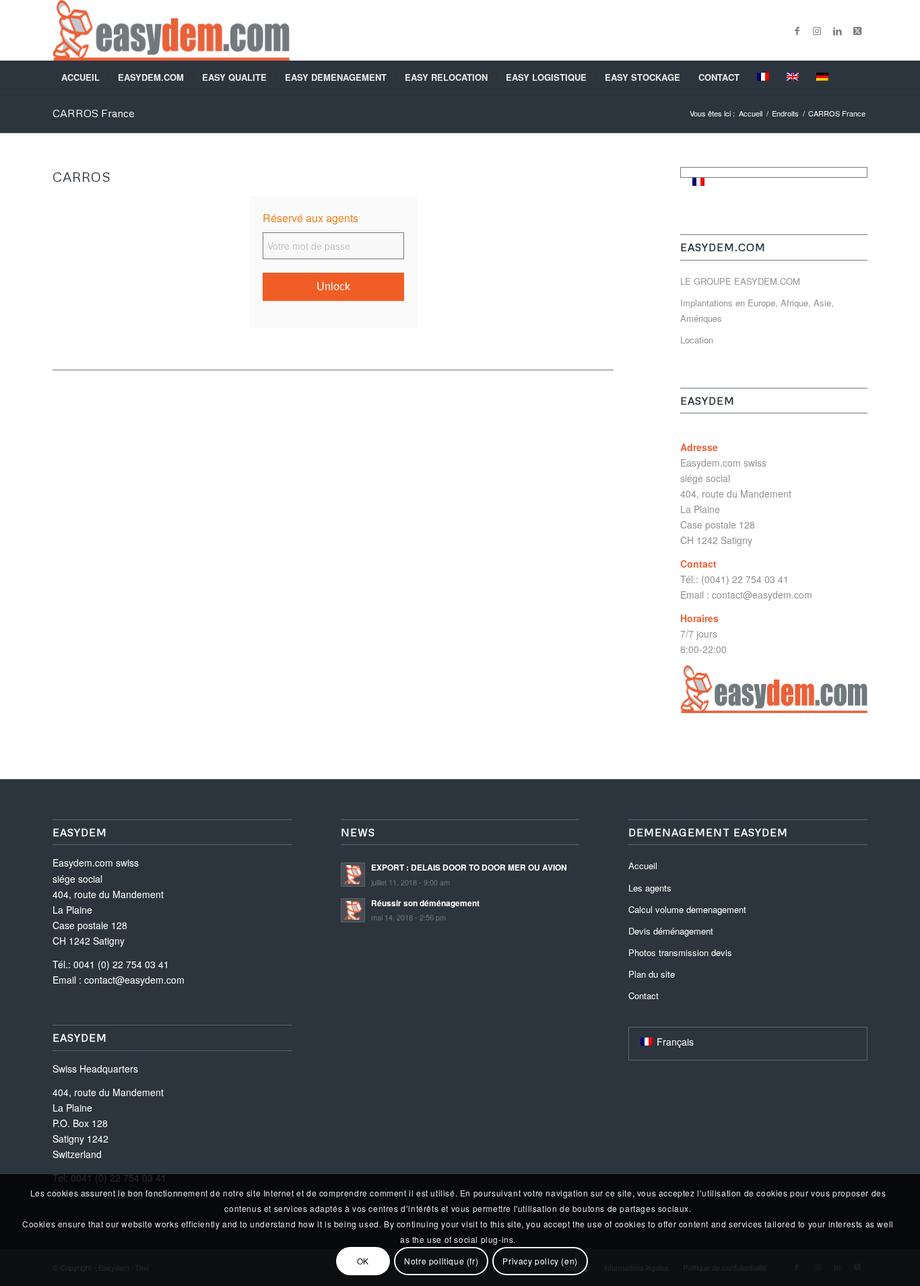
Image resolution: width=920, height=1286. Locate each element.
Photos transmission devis (680, 952)
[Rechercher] (858, 77)
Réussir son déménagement (425, 903)
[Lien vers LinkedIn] (837, 30)
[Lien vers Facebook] (797, 30)
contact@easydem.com (762, 594)
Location (696, 339)
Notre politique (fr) (441, 1260)
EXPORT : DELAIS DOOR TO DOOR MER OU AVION (469, 867)
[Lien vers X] (857, 30)
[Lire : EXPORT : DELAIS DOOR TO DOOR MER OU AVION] (353, 874)
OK (363, 1260)
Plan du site (651, 974)
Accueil (642, 865)
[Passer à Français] (698, 181)
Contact (643, 995)
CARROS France (94, 113)
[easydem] (171, 30)
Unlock (333, 286)
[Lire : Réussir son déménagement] (353, 910)
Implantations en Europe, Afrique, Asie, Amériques (757, 310)
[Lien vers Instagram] (817, 30)
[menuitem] (80, 77)
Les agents (649, 887)
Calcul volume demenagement (687, 909)
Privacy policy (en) (539, 1260)
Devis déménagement (670, 930)
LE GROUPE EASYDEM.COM (740, 281)
